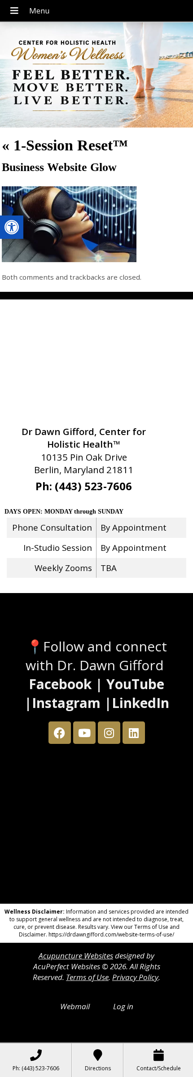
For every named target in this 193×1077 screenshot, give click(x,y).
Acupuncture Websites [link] (76, 955)
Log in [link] (123, 1006)
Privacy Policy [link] (135, 977)
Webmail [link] (75, 1006)
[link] (11, 227)
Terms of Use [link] (87, 977)
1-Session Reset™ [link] (65, 145)
